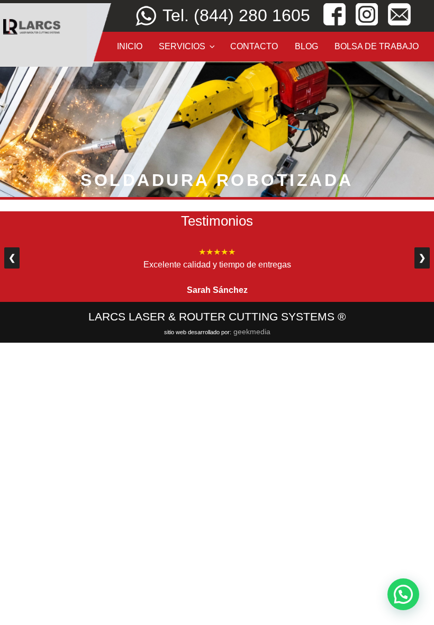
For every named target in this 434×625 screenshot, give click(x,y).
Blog (306, 46)
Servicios (182, 46)
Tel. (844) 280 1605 (236, 15)
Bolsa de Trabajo (376, 46)
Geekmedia (251, 331)
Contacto (254, 46)
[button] (403, 594)
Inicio (129, 46)
